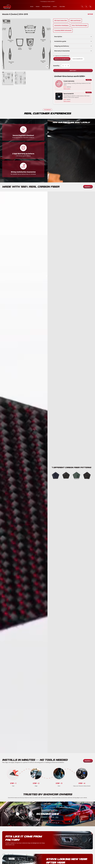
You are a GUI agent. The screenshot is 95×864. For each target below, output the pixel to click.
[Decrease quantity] (63, 65)
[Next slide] (77, 813)
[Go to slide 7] (47, 822)
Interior (38, 6)
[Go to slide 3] (40, 822)
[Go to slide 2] (38, 822)
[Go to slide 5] (43, 822)
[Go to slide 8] (49, 822)
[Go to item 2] (20, 78)
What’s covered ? (67, 88)
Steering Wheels (46, 6)
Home (31, 6)
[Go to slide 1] (36, 822)
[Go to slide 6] (45, 822)
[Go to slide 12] (56, 822)
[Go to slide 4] (42, 822)
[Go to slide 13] (58, 822)
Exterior (55, 6)
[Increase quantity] (68, 65)
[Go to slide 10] (52, 822)
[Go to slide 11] (54, 822)
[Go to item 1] (7, 78)
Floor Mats (62, 6)
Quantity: (56, 66)
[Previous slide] (17, 813)
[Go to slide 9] (51, 822)
